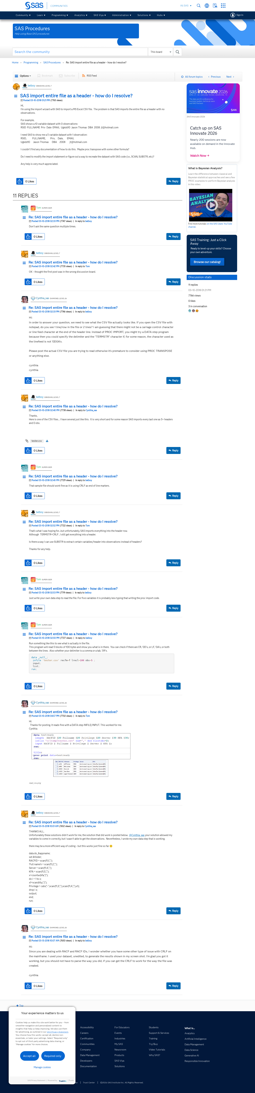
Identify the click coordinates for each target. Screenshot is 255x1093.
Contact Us (215, 5)
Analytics (79, 15)
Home (15, 62)
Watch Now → (199, 156)
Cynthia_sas (42, 298)
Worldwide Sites (207, 5)
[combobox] (97, 52)
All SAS (184, 5)
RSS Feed (92, 75)
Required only (52, 1056)
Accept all (29, 1056)
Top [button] (21, 1005)
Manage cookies (42, 1067)
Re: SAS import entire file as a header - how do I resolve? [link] (96, 62)
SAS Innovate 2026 (196, 116)
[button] (16, 96)
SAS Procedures (52, 62)
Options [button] (24, 75)
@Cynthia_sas (136, 835)
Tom (38, 207)
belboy (31, 85)
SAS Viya (99, 15)
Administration (120, 15)
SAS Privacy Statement (57, 1031)
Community (22, 15)
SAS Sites (223, 5)
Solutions (143, 15)
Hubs (160, 15)
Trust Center (89, 1082)
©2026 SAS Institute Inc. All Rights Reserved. (121, 1082)
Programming (59, 15)
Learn (40, 15)
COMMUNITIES (58, 5)
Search (199, 5)
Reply (175, 181)
